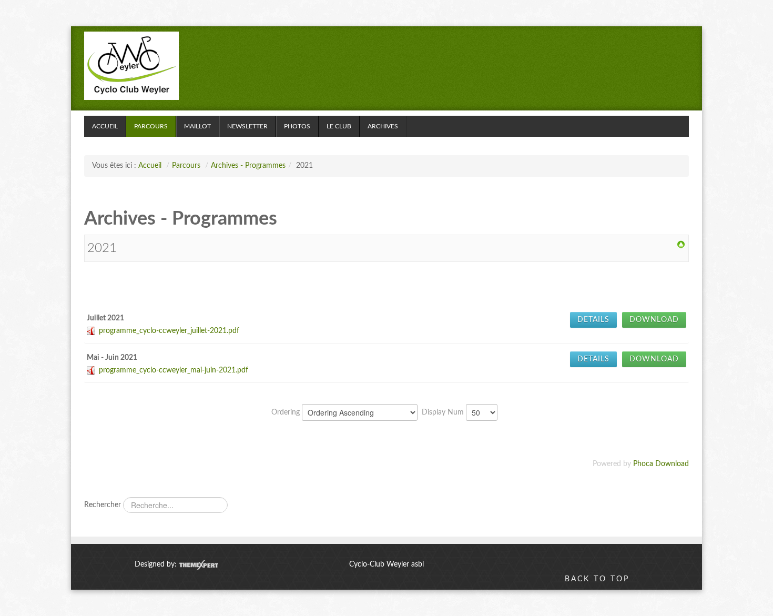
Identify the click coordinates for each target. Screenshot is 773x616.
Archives (383, 126)
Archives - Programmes (248, 165)
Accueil (105, 126)
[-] (131, 66)
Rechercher (102, 505)
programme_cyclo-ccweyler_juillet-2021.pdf (169, 331)
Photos (297, 126)
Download (654, 320)
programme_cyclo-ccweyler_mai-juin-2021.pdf (173, 370)
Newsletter (247, 126)
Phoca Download (661, 464)
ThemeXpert (198, 565)
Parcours (151, 126)
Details (593, 320)
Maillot (197, 126)
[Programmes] (681, 244)
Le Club (339, 126)
